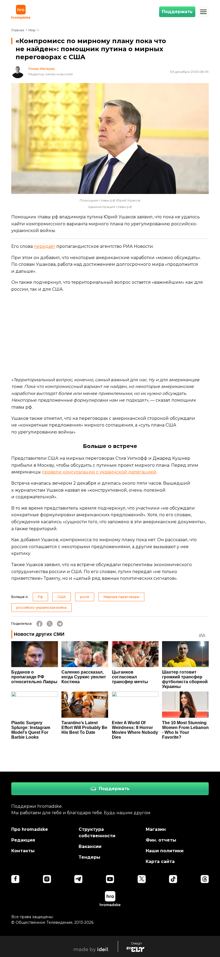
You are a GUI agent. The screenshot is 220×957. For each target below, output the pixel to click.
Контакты (23, 850)
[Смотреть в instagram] (47, 879)
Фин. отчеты (161, 840)
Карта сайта (160, 861)
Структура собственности (97, 832)
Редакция (23, 840)
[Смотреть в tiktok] (173, 879)
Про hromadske (29, 829)
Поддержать (177, 11)
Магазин (156, 829)
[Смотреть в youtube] (110, 879)
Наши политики (165, 850)
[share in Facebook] (39, 624)
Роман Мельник (41, 69)
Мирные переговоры (121, 597)
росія (84, 597)
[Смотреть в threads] (205, 879)
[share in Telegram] (60, 624)
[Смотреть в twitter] (142, 879)
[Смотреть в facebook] (15, 879)
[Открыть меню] (203, 11)
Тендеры (89, 857)
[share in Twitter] (50, 624)
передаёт (44, 246)
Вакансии (90, 846)
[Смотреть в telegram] (78, 879)
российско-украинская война (41, 607)
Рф (40, 597)
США (61, 597)
